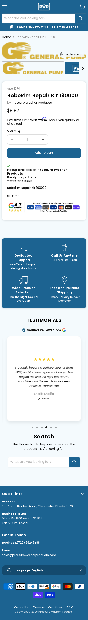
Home (6, 37)
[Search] (80, 18)
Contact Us (21, 607)
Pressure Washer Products (32, 102)
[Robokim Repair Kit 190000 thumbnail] (33, 68)
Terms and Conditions (47, 607)
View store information (19, 180)
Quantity (13, 130)
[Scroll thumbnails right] (82, 68)
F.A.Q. (70, 607)
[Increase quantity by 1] (43, 139)
